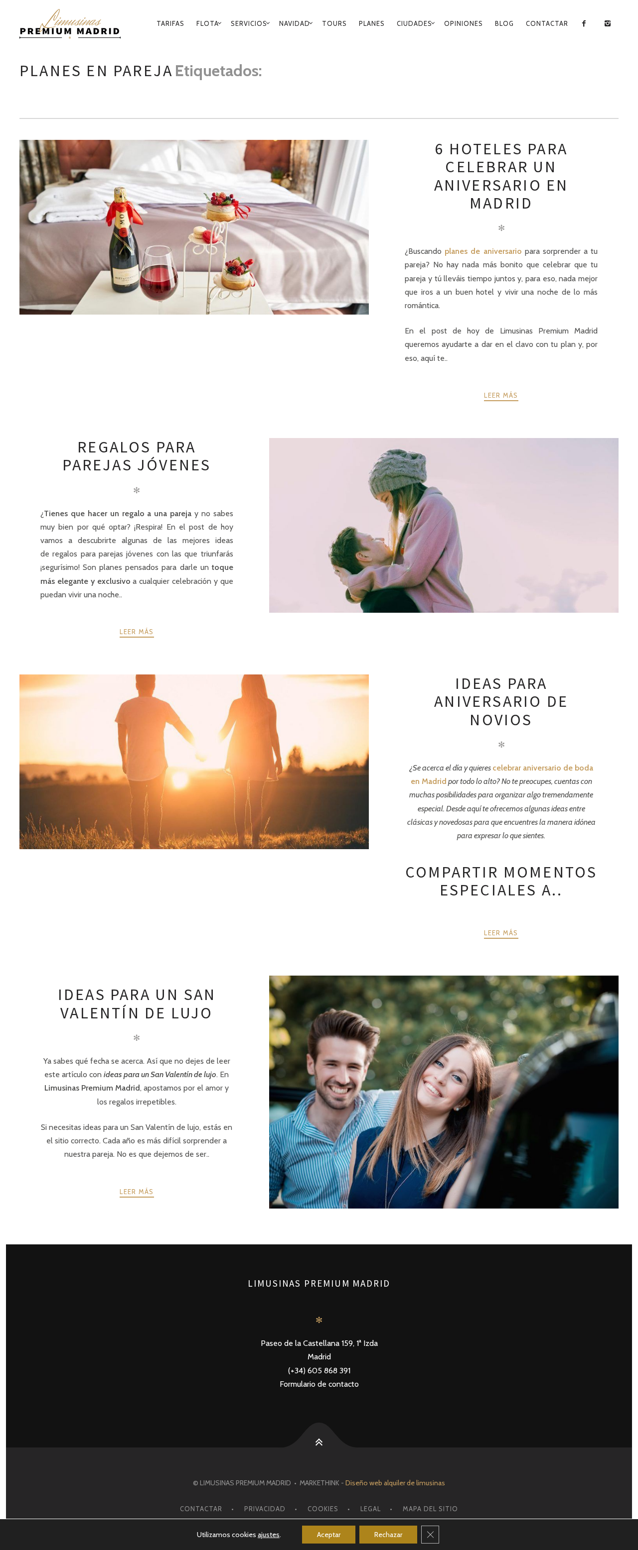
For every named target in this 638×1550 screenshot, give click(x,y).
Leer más (501, 395)
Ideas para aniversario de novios (501, 701)
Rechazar (388, 1534)
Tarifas (170, 23)
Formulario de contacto (319, 1384)
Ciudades (414, 23)
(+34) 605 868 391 (319, 1370)
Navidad (294, 23)
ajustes (269, 1534)
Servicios (249, 23)
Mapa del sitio (430, 1509)
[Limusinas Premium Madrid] (72, 24)
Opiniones (463, 23)
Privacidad (265, 1509)
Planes (372, 23)
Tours (334, 23)
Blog (504, 23)
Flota (207, 23)
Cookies (323, 1509)
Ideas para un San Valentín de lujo (137, 1003)
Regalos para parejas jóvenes (136, 456)
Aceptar (328, 1534)
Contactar (547, 23)
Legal (370, 1509)
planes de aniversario (483, 251)
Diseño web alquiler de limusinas (395, 1482)
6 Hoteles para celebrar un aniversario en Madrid (501, 176)
